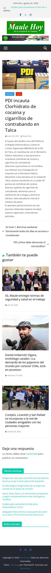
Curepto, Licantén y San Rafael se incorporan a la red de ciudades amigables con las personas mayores (25, 420)
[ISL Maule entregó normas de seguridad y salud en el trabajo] (25, 268)
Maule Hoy (27, 136)
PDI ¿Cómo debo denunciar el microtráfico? (29, 244)
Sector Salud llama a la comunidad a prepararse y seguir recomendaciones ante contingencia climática (25, 496)
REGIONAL (9, 94)
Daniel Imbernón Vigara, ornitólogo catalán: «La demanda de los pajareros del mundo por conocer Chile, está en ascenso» (25, 362)
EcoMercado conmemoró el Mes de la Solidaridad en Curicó (28, 9)
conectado (32, 453)
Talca (19, 94)
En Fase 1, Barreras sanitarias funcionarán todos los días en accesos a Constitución (27, 231)
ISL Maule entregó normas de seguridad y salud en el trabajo (25, 297)
